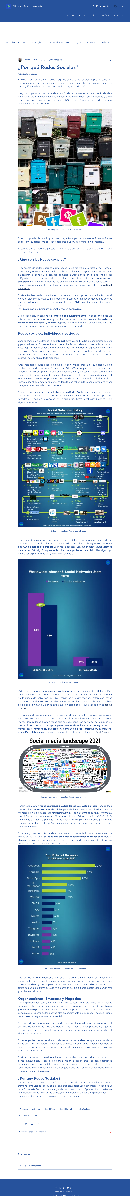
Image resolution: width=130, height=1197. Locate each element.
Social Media (50, 1109)
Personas (92, 42)
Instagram (36, 1109)
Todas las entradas (15, 42)
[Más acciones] (110, 59)
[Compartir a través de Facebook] (19, 1124)
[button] (121, 42)
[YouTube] (104, 6)
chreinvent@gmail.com (63, 1191)
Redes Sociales (83, 1109)
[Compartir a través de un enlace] (38, 1124)
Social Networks (66, 1109)
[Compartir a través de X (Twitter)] (25, 1124)
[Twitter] (100, 6)
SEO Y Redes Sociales (58, 42)
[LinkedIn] (108, 6)
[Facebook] (93, 6)
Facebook (24, 1109)
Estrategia (35, 42)
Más (104, 42)
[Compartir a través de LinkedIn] (31, 1124)
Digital (78, 42)
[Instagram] (97, 6)
